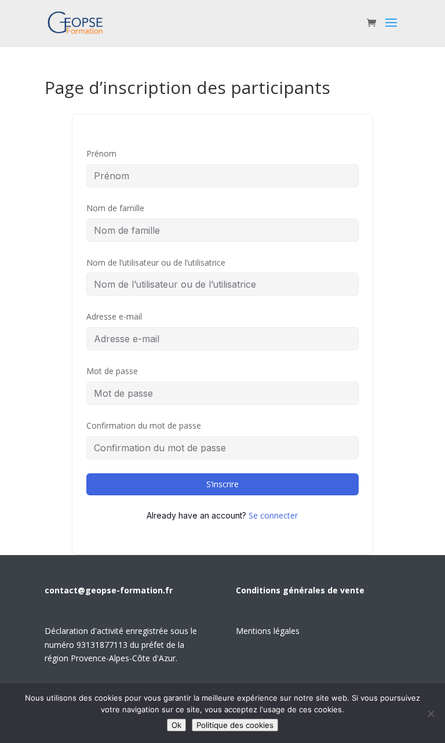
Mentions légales (268, 630)
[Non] (430, 713)
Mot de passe (112, 370)
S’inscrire (222, 484)
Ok (176, 725)
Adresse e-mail (114, 316)
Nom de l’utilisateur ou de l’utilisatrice (155, 262)
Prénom (101, 153)
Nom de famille (115, 207)
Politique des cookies (234, 725)
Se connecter (273, 515)
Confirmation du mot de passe (143, 425)
